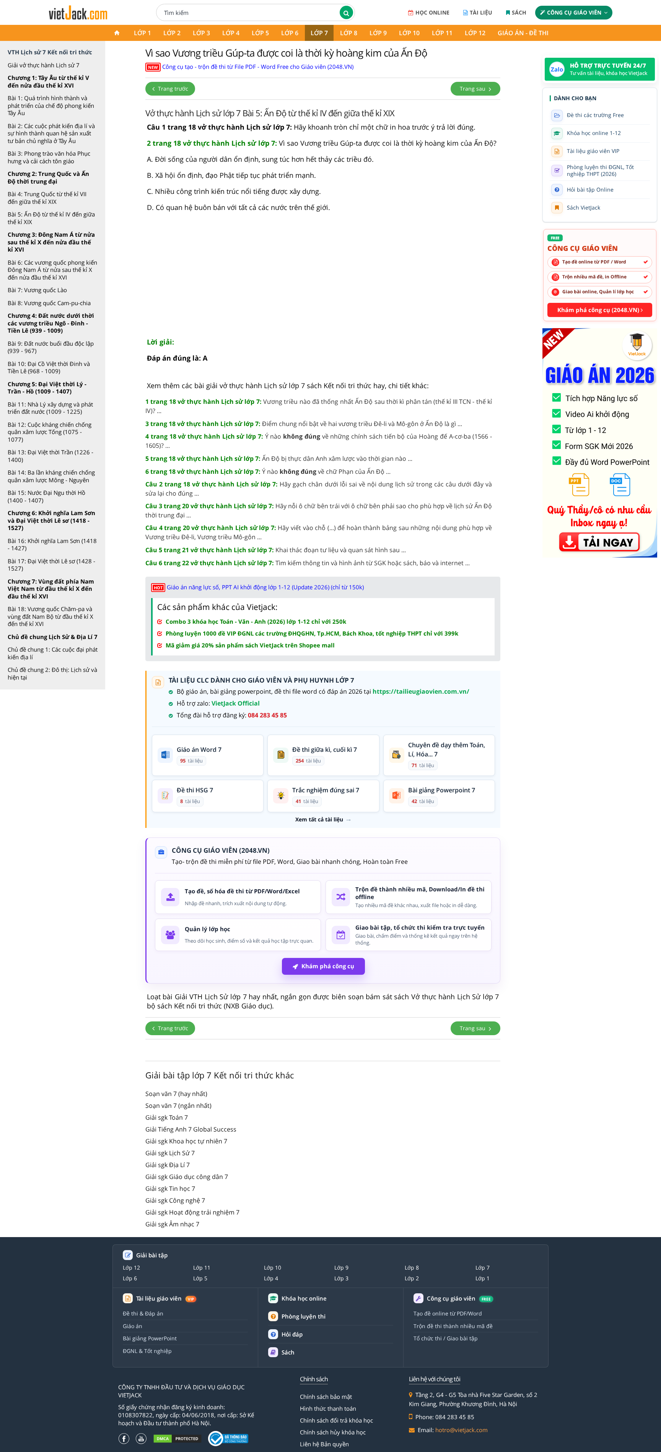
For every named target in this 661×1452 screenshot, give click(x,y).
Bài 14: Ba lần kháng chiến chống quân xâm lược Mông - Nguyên (51, 476)
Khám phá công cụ (327, 966)
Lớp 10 (409, 33)
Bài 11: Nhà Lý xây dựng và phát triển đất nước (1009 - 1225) (50, 408)
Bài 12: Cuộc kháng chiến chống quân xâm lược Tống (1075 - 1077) (49, 432)
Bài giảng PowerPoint (150, 1338)
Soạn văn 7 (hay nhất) (176, 1093)
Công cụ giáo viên (574, 12)
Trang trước (172, 88)
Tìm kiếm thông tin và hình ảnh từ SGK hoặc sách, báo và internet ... (307, 563)
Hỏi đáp (292, 1334)
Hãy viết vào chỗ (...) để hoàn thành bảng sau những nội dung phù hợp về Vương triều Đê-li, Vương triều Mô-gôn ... (318, 532)
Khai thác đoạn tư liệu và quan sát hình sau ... (275, 550)
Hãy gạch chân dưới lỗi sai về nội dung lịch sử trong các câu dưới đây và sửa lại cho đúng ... (318, 489)
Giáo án (132, 1326)
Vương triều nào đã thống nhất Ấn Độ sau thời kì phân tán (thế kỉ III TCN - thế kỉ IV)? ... (318, 406)
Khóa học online (304, 1298)
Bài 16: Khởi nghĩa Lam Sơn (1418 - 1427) (52, 544)
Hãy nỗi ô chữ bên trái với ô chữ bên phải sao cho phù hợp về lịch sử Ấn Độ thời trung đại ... (318, 510)
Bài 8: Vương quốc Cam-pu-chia (49, 303)
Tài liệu (481, 12)
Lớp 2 (172, 33)
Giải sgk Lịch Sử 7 (170, 1153)
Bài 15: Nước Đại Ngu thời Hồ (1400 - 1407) (46, 496)
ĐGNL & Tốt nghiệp (147, 1350)
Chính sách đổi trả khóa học (336, 1420)
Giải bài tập (152, 1255)
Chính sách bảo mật (326, 1396)
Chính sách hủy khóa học (333, 1432)
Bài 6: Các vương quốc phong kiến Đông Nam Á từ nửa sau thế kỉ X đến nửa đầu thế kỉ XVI (52, 270)
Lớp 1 (142, 33)
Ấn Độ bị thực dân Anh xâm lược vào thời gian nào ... (278, 458)
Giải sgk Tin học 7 (170, 1188)
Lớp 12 (475, 33)
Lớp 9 (378, 33)
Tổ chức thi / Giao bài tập (446, 1338)
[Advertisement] (322, 278)
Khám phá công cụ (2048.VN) (599, 310)
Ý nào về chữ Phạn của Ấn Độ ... (268, 471)
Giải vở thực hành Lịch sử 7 (44, 65)
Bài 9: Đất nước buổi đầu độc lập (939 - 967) (51, 347)
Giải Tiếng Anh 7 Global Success (190, 1129)
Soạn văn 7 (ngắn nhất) (178, 1105)
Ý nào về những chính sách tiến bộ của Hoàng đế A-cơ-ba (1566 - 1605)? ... (318, 441)
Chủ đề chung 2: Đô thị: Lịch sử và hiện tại (52, 673)
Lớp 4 (230, 33)
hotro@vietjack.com (461, 1430)
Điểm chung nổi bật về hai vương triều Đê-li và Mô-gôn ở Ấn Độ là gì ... (303, 424)
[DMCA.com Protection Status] (177, 1439)
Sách (519, 12)
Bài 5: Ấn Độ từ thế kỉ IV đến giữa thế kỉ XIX (51, 218)
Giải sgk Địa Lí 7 (167, 1165)
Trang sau (473, 88)
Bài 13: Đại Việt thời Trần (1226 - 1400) (50, 455)
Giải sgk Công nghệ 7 (175, 1200)
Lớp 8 (348, 33)
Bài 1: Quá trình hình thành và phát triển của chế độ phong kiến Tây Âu (51, 105)
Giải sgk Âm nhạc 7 (172, 1224)
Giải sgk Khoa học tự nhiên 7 (186, 1141)
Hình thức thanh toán (328, 1408)
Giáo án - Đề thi (523, 33)
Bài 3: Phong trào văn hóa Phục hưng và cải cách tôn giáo (49, 157)
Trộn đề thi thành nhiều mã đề (453, 1326)
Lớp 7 (319, 33)
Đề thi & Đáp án (143, 1313)
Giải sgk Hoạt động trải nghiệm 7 (192, 1212)
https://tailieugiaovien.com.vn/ (421, 691)
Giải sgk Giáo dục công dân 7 (186, 1176)
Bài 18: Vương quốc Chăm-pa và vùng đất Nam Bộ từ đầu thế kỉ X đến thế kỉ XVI (50, 616)
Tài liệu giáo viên (165, 1298)
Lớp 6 (289, 33)
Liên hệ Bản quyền (324, 1444)
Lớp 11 (442, 33)
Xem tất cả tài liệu (319, 819)
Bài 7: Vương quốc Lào (37, 290)
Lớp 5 (260, 33)
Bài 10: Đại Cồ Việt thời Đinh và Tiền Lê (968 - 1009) (49, 367)
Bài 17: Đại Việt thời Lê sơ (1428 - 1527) (51, 564)
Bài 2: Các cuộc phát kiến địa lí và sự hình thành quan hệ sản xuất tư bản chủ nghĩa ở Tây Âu (51, 133)
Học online (432, 12)
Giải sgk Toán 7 (166, 1117)
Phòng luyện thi (304, 1316)
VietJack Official (236, 703)
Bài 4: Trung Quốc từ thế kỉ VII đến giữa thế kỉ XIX (47, 197)
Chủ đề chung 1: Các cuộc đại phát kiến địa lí (53, 653)
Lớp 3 (201, 33)
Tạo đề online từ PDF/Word (448, 1313)
